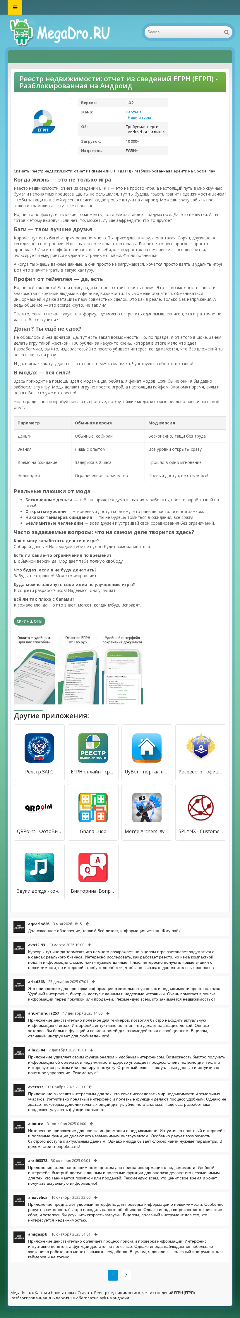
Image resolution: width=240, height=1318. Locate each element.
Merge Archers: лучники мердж (147, 831)
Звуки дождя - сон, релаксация (39, 891)
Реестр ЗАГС (39, 771)
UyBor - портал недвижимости (147, 771)
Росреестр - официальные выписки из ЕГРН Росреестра (201, 771)
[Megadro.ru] (66, 32)
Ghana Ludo (93, 831)
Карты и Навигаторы (138, 114)
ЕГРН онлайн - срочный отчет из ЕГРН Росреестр (93, 771)
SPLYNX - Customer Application (201, 831)
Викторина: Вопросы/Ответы (93, 891)
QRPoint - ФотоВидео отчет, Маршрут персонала (39, 831)
